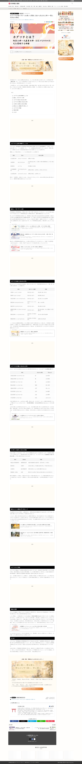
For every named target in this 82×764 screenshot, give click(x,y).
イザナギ (12, 19)
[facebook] (46, 21)
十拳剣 (30, 19)
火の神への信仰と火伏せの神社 (20, 103)
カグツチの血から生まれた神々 (20, 99)
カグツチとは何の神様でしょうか (21, 95)
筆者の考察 (16, 110)
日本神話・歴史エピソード (14, 13)
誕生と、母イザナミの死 (19, 97)
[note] (73, 0)
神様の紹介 (21, 13)
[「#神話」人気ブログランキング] (66, 37)
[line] (51, 21)
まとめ (15, 112)
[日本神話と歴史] (14, 3)
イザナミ (16, 19)
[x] (70, 0)
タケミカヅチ (21, 19)
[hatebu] (49, 21)
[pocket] (52, 21)
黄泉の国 (26, 19)
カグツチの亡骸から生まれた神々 (21, 101)
